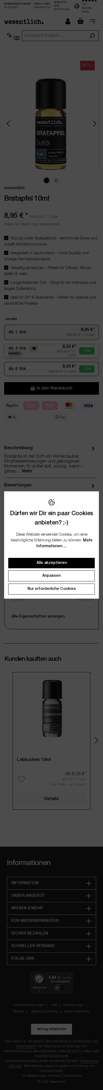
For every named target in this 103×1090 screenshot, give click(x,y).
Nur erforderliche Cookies (51, 589)
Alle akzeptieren (52, 563)
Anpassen (51, 576)
